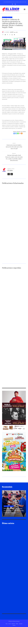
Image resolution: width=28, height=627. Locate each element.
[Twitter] (16, 133)
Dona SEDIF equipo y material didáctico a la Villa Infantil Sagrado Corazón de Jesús (14, 327)
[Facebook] (12, 4)
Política (10, 17)
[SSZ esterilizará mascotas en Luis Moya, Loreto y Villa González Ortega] (12, 196)
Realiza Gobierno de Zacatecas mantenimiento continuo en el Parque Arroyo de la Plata (13, 366)
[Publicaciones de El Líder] (3, 32)
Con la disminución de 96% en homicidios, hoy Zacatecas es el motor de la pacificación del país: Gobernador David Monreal (14, 242)
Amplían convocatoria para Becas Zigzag (10, 223)
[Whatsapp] (18, 133)
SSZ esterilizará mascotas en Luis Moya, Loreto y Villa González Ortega (13, 205)
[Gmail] (20, 133)
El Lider (5, 548)
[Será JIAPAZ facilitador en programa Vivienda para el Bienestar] (12, 281)
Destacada (4, 17)
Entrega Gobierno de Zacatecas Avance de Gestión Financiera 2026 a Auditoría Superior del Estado (12, 261)
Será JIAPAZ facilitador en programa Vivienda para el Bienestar (13, 290)
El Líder (6, 32)
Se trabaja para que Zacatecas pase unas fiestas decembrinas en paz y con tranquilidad (12, 308)
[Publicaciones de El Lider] (2, 548)
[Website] (11, 174)
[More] (22, 133)
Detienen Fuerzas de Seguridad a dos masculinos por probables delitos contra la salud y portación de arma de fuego (14, 346)
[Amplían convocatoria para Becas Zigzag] (12, 215)
